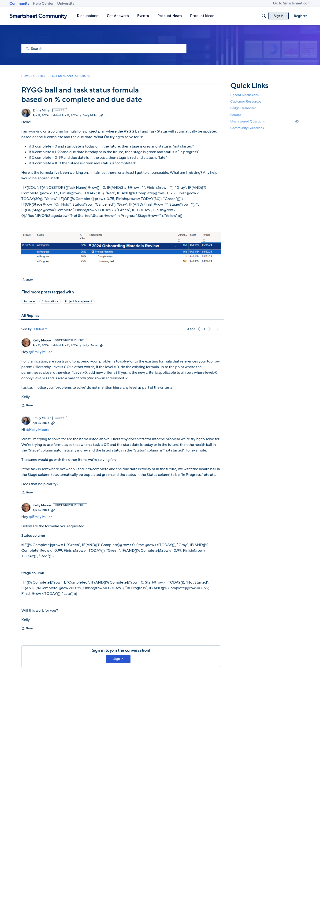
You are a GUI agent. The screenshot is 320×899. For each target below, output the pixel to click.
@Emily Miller (40, 352)
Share (27, 280)
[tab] (30, 316)
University (65, 3)
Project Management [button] (78, 301)
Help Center (43, 3)
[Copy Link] (101, 115)
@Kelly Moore (37, 429)
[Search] (264, 16)
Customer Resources (245, 101)
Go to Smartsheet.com (292, 3)
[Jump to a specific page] (217, 329)
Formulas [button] (29, 301)
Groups (235, 115)
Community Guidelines (247, 128)
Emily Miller (42, 110)
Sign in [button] (118, 659)
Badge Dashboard (243, 108)
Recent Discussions (244, 95)
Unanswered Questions (264, 121)
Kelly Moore (42, 340)
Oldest (39, 329)
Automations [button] (50, 301)
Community (19, 3)
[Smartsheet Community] (38, 16)
